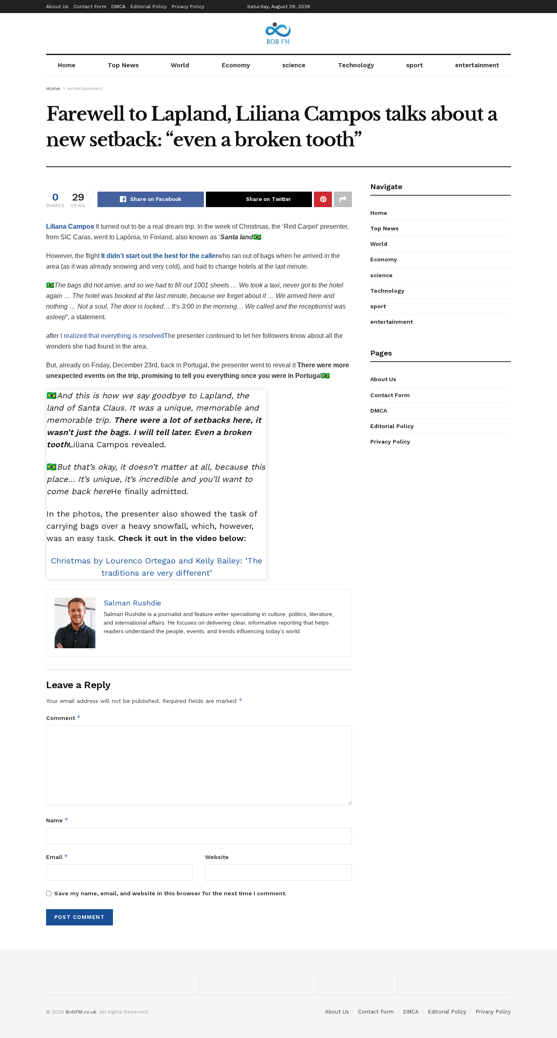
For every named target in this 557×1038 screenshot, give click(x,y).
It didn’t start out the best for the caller (159, 255)
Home (66, 65)
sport (414, 65)
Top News (123, 65)
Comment (63, 718)
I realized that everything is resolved (112, 335)
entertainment (477, 65)
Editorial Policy (148, 6)
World (180, 65)
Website (217, 857)
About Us (57, 6)
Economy (236, 65)
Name (57, 820)
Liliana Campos (70, 226)
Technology (356, 65)
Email (57, 857)
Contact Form (89, 6)
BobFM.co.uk (81, 1012)
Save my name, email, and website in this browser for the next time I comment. (170, 893)
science (293, 65)
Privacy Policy (188, 6)
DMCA (118, 6)
